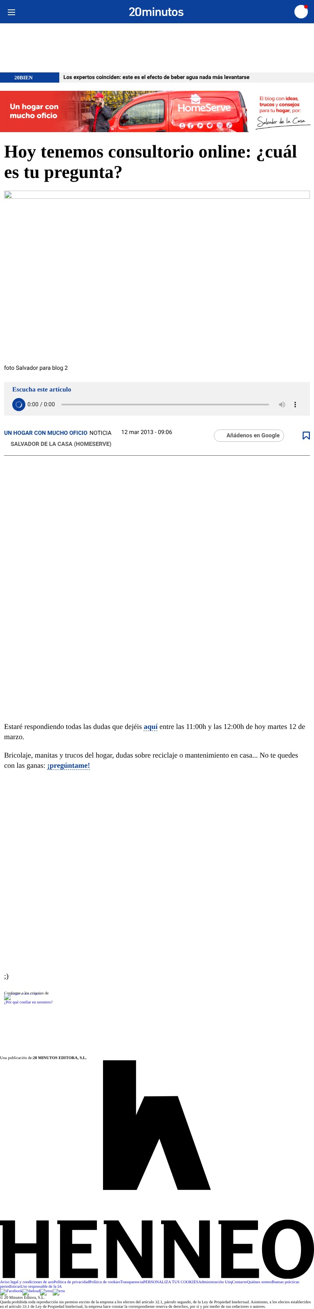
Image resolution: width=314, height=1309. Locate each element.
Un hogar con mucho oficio (45, 433)
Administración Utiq (215, 1282)
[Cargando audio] (18, 404)
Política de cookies (104, 1282)
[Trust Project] (22, 993)
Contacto (239, 1282)
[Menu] (11, 11)
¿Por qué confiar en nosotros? (28, 1002)
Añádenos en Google (253, 435)
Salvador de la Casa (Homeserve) (61, 444)
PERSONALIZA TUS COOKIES (170, 1282)
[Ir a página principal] (156, 11)
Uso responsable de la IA (41, 1286)
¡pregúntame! (68, 765)
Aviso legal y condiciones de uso (27, 1282)
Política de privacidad (71, 1282)
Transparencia (131, 1282)
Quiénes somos (259, 1282)
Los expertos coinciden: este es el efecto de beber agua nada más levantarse (156, 77)
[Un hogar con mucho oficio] (157, 112)
